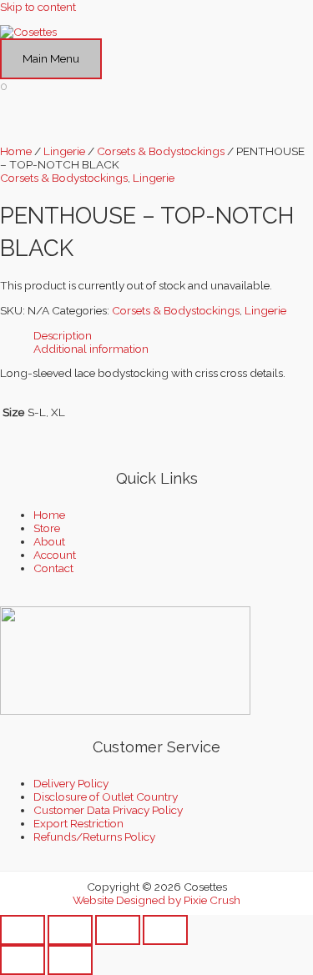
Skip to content (38, 6)
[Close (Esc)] (165, 930)
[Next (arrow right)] (70, 960)
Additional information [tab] (91, 348)
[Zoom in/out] (22, 930)
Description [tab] (62, 335)
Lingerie (64, 151)
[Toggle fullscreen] (70, 930)
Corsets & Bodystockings (161, 151)
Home (16, 151)
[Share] (117, 930)
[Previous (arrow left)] (22, 960)
